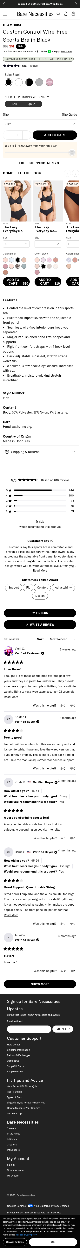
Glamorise (12, 25)
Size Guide (69, 114)
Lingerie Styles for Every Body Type (26, 1102)
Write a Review (48, 626)
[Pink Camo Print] (49, 85)
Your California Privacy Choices (51, 1205)
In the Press (13, 1133)
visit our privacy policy (26, 1235)
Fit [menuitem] (28, 587)
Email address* (15, 1021)
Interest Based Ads (34, 1212)
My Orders (12, 1175)
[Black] (8, 85)
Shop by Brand (15, 1071)
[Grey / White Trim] (39, 85)
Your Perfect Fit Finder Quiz (22, 1086)
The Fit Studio (14, 1091)
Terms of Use (54, 1212)
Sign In (11, 1164)
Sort (40, 639)
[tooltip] (51, 540)
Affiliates (12, 1139)
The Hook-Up (14, 1113)
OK (53, 1242)
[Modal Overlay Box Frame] (34, 102)
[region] (40, 1231)
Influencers (13, 1149)
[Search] (58, 13)
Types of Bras (14, 1097)
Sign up (63, 1029)
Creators (12, 1144)
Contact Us (13, 1060)
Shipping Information (18, 1049)
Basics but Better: (40, 3)
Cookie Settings (15, 1242)
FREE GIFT (52, 145)
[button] (3, 14)
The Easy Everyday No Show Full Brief (15, 229)
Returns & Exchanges (18, 1055)
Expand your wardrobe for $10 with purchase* (38, 59)
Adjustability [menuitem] (63, 587)
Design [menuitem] (40, 596)
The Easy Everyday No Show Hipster (45, 229)
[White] (19, 85)
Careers (11, 1128)
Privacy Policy (15, 1212)
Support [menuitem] (13, 587)
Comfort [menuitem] (42, 587)
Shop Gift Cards (15, 1066)
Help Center (13, 1044)
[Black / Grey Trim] (29, 85)
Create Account (15, 1170)
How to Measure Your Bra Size (23, 1108)
